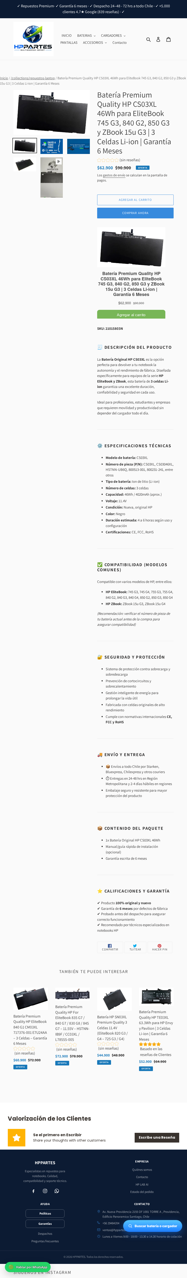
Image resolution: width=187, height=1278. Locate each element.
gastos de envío (114, 175)
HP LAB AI (142, 1184)
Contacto (142, 1177)
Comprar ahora (135, 213)
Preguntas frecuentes (45, 1241)
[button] (118, 160)
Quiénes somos (142, 1170)
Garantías (45, 1224)
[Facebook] (33, 1191)
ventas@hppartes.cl (115, 1230)
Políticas (45, 1213)
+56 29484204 (111, 1223)
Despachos (45, 1234)
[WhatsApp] (57, 1191)
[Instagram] (45, 1191)
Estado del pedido (142, 1192)
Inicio (4, 78)
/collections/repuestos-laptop (33, 78)
